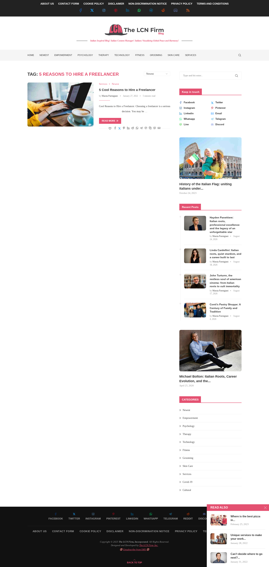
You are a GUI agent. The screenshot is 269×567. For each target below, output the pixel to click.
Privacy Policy (186, 531)
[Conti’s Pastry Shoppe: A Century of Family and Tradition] (195, 310)
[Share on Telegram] (141, 128)
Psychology (85, 55)
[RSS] (187, 10)
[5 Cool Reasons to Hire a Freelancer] (60, 105)
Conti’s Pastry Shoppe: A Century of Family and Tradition (225, 308)
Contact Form (63, 531)
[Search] (240, 55)
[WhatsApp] (139, 10)
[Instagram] (104, 10)
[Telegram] (151, 10)
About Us (40, 531)
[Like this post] (110, 128)
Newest (44, 55)
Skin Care (174, 55)
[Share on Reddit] (132, 128)
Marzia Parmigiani (110, 96)
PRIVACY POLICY (181, 3)
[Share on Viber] (154, 128)
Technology (122, 55)
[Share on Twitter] (119, 128)
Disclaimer (115, 531)
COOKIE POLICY (93, 3)
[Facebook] (81, 10)
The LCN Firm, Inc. (148, 545)
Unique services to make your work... (246, 536)
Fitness (139, 55)
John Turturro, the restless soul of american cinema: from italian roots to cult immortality (225, 281)
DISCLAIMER (116, 3)
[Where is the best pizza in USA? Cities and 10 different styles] (218, 520)
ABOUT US (47, 3)
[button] (186, 166)
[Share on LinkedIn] (128, 128)
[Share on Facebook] (115, 128)
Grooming (156, 55)
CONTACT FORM (68, 3)
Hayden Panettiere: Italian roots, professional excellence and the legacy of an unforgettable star (225, 224)
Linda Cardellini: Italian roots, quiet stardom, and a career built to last (225, 254)
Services (190, 55)
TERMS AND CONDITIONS (213, 3)
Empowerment (63, 55)
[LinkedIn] (127, 10)
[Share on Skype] (150, 128)
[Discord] (175, 10)
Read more (108, 121)
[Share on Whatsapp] (137, 128)
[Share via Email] (159, 128)
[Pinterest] (115, 10)
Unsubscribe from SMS (134, 549)
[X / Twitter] (92, 10)
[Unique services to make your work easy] (218, 538)
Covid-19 (187, 482)
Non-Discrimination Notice (149, 531)
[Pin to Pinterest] (124, 128)
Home (30, 55)
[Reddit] (163, 10)
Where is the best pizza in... (245, 518)
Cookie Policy (90, 531)
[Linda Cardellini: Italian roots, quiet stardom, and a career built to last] (195, 255)
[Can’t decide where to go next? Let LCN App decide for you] (218, 557)
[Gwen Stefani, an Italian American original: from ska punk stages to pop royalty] (210, 158)
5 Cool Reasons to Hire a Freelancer (127, 90)
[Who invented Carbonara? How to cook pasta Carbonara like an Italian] (210, 351)
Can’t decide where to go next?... (246, 555)
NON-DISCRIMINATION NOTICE (147, 3)
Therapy (103, 55)
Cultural (187, 490)
